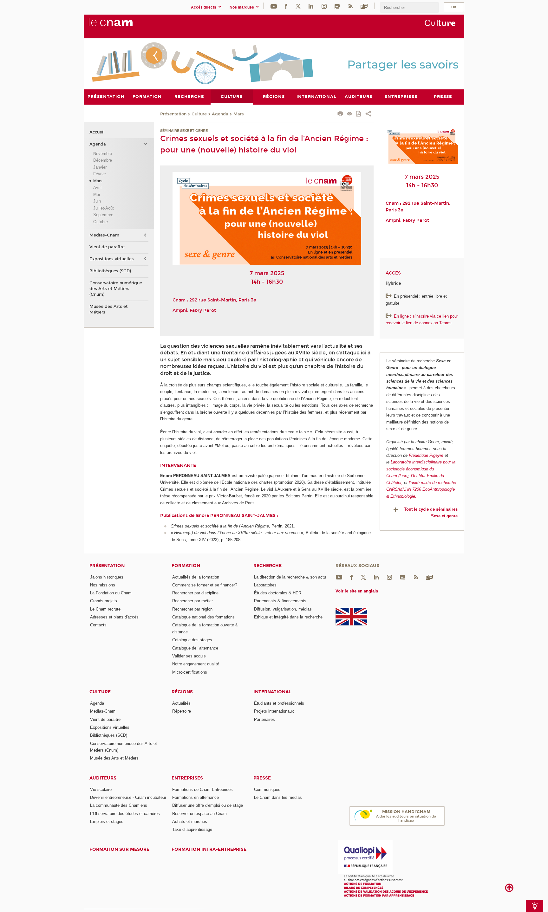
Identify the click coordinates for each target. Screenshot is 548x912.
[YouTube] (273, 5)
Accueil (97, 132)
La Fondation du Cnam (111, 593)
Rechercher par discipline (195, 593)
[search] (409, 7)
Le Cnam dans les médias (278, 797)
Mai (96, 194)
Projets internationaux (274, 711)
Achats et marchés (189, 821)
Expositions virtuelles (111, 259)
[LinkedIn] (311, 5)
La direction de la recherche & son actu (290, 577)
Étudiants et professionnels (279, 703)
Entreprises (187, 778)
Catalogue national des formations (203, 617)
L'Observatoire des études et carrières (125, 813)
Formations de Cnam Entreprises (202, 789)
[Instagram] (324, 5)
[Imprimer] (340, 114)
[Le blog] (337, 5)
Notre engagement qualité (195, 664)
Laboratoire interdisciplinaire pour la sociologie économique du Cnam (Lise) (420, 469)
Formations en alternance (195, 797)
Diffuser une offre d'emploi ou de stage (207, 805)
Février (99, 173)
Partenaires (264, 719)
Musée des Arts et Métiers (108, 309)
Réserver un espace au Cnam (199, 813)
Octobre (100, 221)
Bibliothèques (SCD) (110, 271)
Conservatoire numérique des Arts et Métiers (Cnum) (115, 289)
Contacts (98, 625)
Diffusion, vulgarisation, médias (283, 609)
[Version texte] (349, 114)
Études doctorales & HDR (277, 593)
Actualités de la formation (195, 577)
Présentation (173, 114)
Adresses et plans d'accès (114, 617)
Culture (199, 114)
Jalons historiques (106, 577)
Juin (97, 201)
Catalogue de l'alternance (195, 648)
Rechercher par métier (192, 600)
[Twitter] (298, 5)
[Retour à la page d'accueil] (121, 25)
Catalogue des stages (192, 639)
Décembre (102, 160)
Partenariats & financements (280, 600)
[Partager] (368, 114)
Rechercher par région (192, 609)
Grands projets (103, 600)
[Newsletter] (364, 5)
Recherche (267, 565)
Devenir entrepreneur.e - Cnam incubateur (128, 797)
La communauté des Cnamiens (118, 805)
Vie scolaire (101, 789)
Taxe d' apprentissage (192, 829)
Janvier (100, 167)
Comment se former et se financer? (204, 585)
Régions (182, 692)
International (272, 692)
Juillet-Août (103, 208)
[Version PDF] (359, 114)
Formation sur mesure (119, 849)
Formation (186, 565)
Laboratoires (265, 585)
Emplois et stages (106, 821)
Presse (262, 778)
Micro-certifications (189, 672)
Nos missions (102, 585)
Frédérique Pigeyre (426, 455)
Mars (238, 114)
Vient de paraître (107, 246)
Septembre (103, 214)
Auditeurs (102, 778)
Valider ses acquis (189, 656)
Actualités (181, 703)
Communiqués (267, 789)
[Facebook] (286, 5)
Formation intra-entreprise (209, 849)
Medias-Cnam (104, 235)
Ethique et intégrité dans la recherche (288, 617)
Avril (97, 187)
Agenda (220, 114)
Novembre (102, 153)
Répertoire (181, 711)
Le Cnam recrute (105, 609)
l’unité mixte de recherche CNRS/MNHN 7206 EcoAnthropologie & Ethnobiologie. (421, 489)
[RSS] (350, 5)
